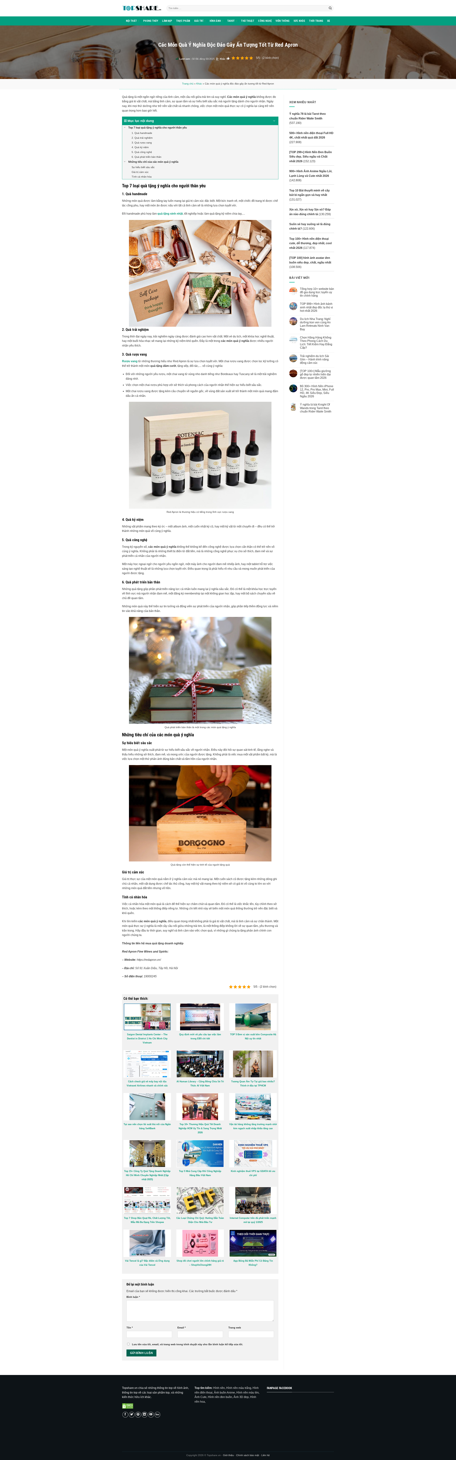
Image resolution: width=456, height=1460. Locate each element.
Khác (222, 59)
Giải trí (198, 20)
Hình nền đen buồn (220, 1397)
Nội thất (131, 20)
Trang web (234, 1327)
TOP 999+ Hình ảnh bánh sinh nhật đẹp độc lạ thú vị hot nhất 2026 (316, 307)
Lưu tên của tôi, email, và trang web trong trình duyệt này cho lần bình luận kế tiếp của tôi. (187, 1344)
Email (181, 1327)
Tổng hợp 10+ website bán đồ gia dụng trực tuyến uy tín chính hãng (317, 292)
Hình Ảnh (215, 20)
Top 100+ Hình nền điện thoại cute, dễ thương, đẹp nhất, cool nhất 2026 (310, 243)
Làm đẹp (167, 20)
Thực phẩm (183, 20)
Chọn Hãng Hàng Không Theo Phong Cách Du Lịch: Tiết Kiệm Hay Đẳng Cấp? (316, 342)
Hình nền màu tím (247, 1392)
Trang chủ (187, 83)
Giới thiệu (228, 1455)
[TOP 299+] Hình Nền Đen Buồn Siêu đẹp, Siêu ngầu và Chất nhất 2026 (310, 157)
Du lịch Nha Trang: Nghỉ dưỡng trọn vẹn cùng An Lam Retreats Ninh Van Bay (315, 324)
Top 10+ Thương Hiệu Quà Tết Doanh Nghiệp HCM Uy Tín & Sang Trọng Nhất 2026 (200, 1128)
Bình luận (133, 1296)
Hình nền (219, 1387)
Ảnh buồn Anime (224, 1392)
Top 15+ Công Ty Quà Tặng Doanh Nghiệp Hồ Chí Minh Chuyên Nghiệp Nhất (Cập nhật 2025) (147, 1175)
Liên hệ (265, 1455)
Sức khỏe (299, 20)
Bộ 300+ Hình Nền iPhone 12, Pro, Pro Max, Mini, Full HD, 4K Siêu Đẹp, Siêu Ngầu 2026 (317, 391)
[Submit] (330, 8)
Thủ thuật (247, 20)
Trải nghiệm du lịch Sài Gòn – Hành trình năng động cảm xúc (314, 359)
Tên (129, 1327)
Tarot (231, 20)
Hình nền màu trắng (238, 1387)
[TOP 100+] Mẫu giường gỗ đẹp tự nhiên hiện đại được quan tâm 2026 (315, 374)
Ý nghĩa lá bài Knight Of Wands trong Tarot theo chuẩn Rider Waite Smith (315, 408)
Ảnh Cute (200, 1397)
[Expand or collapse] (274, 121)
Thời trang (316, 20)
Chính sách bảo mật (248, 1455)
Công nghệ (265, 20)
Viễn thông (282, 20)
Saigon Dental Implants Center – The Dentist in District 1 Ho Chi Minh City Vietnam (147, 1038)
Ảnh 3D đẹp (241, 1397)
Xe (328, 20)
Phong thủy (150, 20)
